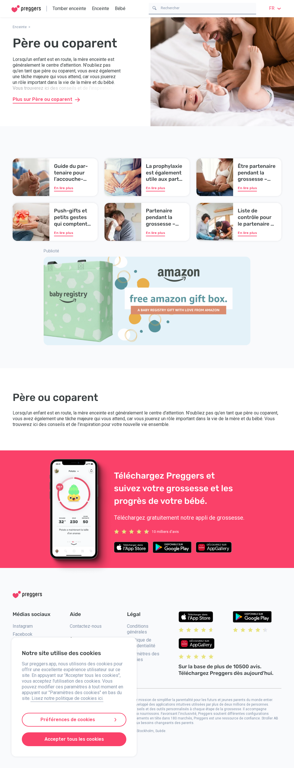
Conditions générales (137, 629)
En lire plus (63, 188)
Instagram (23, 626)
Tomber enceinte (69, 8)
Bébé (120, 8)
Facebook (22, 634)
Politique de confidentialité (141, 642)
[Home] (26, 8)
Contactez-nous (86, 626)
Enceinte (100, 8)
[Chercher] (154, 7)
